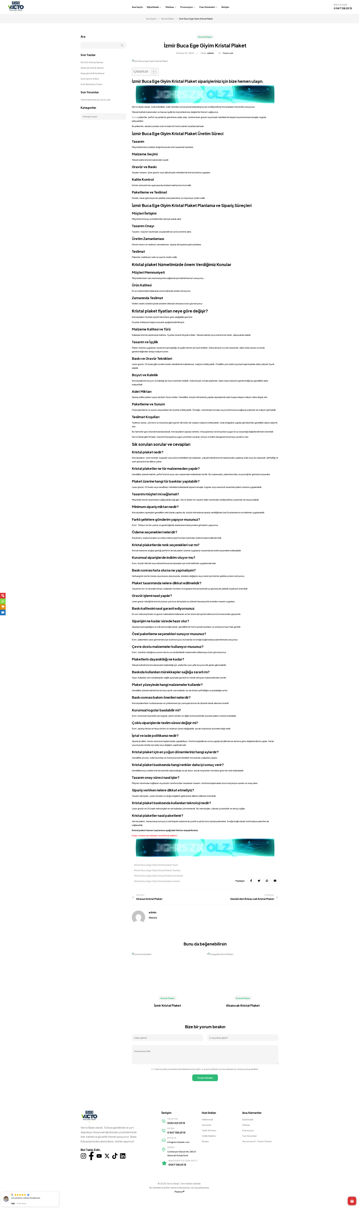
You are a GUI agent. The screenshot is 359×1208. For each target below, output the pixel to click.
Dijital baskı (247, 1119)
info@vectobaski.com (178, 1142)
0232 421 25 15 (176, 1123)
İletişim (225, 7)
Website (153, 917)
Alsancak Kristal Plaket (243, 1005)
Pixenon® (180, 1191)
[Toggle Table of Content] (152, 71)
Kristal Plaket (205, 37)
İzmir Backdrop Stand (91, 84)
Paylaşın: (240, 880)
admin (210, 53)
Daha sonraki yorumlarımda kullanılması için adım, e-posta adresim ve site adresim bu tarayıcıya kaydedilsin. (206, 1069)
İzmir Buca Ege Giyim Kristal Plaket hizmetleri (159, 875)
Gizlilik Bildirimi (209, 1135)
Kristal (135, 117)
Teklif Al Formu (209, 1130)
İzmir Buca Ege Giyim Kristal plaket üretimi (158, 881)
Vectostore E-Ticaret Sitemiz (257, 1141)
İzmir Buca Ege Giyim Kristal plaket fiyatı (157, 864)
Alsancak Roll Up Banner (92, 67)
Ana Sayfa (137, 7)
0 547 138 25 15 (343, 8)
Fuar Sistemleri (207, 7)
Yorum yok (228, 53)
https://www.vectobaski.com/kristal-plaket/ (154, 835)
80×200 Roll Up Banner (92, 62)
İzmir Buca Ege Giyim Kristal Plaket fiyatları (158, 870)
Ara (83, 36)
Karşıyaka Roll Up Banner (93, 73)
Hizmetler (206, 1125)
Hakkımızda (207, 1119)
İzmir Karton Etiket (90, 78)
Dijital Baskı (153, 7)
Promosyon (186, 7)
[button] (58, 1191)
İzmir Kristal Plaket (167, 1005)
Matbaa (170, 7)
